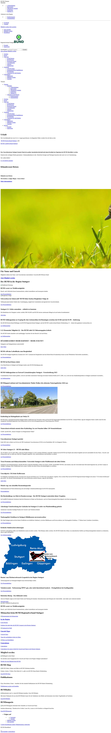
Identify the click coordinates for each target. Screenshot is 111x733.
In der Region (10, 58)
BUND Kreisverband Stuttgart (9, 140)
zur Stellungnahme (5, 325)
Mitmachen (10, 76)
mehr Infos (3, 367)
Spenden (9, 79)
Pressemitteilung (5, 491)
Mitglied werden (5, 27)
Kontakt (6, 45)
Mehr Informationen (6, 181)
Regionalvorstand (11, 61)
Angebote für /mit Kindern (14, 73)
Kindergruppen (11, 17)
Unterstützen (7, 74)
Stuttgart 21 (10, 11)
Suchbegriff (4, 49)
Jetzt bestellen (4, 731)
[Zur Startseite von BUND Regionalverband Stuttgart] (19, 42)
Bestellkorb (7, 32)
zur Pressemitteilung (6, 357)
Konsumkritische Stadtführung (15, 70)
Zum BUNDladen (5, 698)
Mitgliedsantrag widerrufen (23, 724)
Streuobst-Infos (4, 601)
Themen (6, 84)
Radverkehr (10, 7)
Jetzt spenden (12, 27)
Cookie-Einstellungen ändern (8, 724)
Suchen (25, 49)
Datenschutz (10, 65)
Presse (5, 55)
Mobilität (9, 86)
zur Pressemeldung (5, 445)
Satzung (9, 64)
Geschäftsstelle (11, 62)
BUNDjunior (10, 60)
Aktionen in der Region (13, 94)
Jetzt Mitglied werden (8, 278)
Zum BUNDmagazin (6, 711)
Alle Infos (3, 315)
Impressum (7, 46)
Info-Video (3, 347)
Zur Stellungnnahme (6, 535)
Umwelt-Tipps (11, 68)
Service (6, 125)
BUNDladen (10, 71)
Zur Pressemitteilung (6, 294)
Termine (6, 54)
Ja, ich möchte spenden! (7, 160)
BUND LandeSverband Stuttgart (9, 143)
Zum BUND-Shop (5, 674)
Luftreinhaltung (11, 5)
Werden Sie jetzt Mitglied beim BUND (11, 661)
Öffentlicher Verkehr (12, 8)
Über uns (6, 57)
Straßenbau (10, 10)
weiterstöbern (11, 731)
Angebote (6, 67)
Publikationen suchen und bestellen (10, 686)
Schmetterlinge (11, 18)
